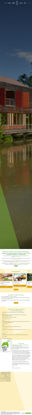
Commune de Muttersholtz (17, 263)
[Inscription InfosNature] (30, 3)
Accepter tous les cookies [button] (28, 413)
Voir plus (16, 289)
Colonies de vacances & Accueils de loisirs (17, 3)
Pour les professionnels (21, 3)
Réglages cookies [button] (23, 413)
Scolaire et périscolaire (9, 3)
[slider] (16, 280)
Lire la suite (6, 286)
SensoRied (7, 263)
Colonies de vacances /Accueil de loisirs (16, 259)
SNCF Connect (10, 318)
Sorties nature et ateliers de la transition (23, 261)
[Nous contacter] (27, 3)
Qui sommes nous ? (25, 3)
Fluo (7, 318)
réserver (23, 264)
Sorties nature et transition (13, 3)
